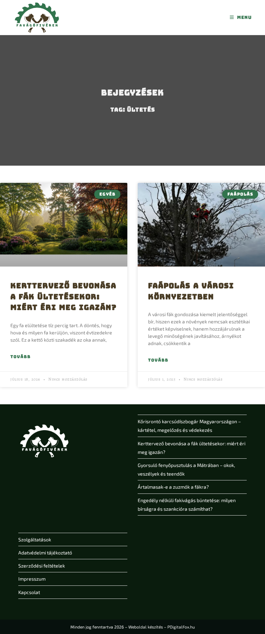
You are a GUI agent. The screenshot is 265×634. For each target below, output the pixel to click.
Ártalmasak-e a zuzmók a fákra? (173, 487)
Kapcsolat (29, 592)
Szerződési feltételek (41, 566)
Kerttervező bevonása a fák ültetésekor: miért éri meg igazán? (63, 296)
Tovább (20, 357)
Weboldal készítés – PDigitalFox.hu (161, 626)
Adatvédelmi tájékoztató (45, 552)
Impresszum (32, 579)
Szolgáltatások (34, 539)
